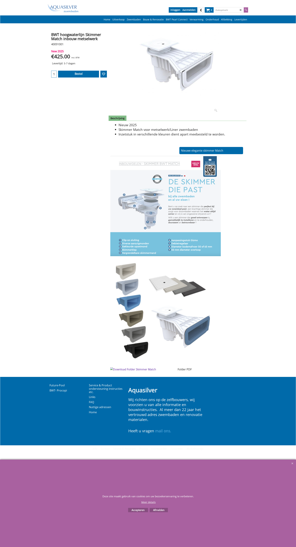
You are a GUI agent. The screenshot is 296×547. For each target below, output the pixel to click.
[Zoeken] (246, 10)
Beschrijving (117, 118)
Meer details (148, 502)
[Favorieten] (103, 74)
